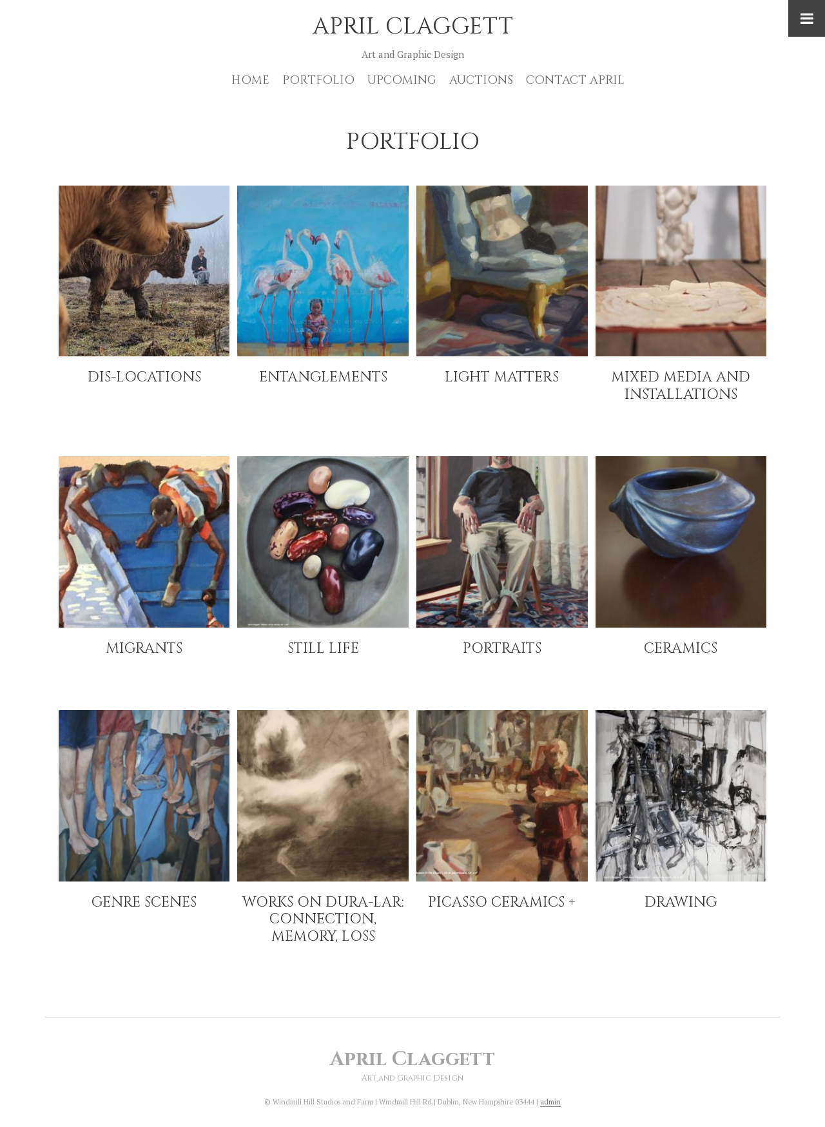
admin (550, 1101)
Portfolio (318, 80)
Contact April (575, 80)
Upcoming (401, 80)
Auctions (481, 80)
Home (250, 80)
